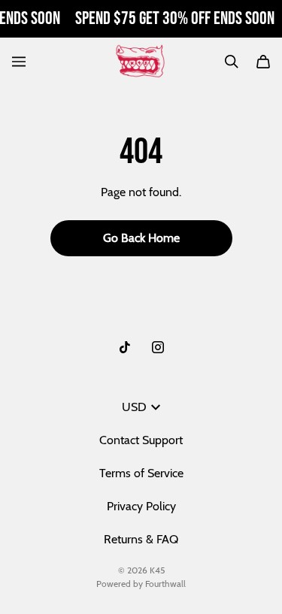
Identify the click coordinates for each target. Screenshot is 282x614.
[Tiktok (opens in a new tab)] (124, 347)
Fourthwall (165, 583)
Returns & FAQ (141, 539)
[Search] (231, 61)
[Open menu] (19, 61)
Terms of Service (141, 473)
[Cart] (263, 61)
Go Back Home (141, 238)
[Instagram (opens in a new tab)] (157, 347)
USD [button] (134, 407)
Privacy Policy (141, 506)
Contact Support (141, 440)
